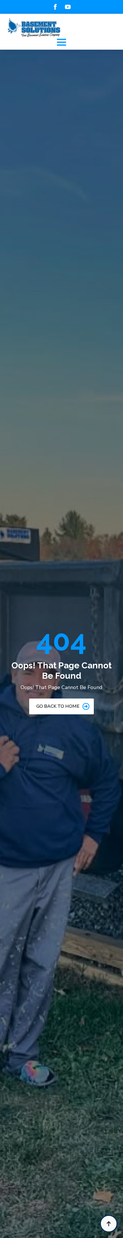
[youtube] (67, 6)
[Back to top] (108, 1223)
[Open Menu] (61, 42)
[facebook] (55, 6)
